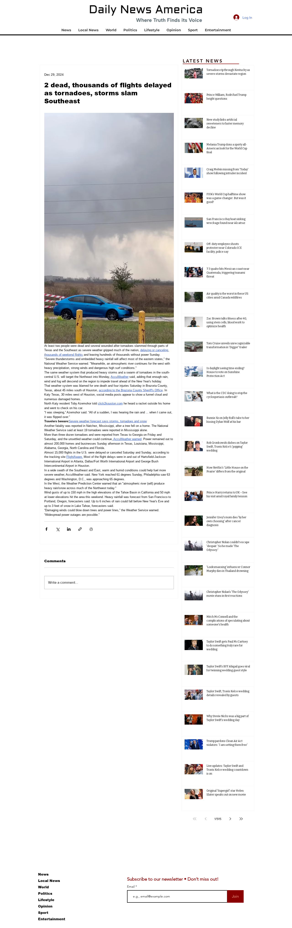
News (43, 874)
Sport (43, 913)
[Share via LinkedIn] (69, 529)
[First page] (194, 819)
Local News (49, 881)
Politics (45, 893)
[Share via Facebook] (46, 529)
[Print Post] (91, 529)
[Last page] (241, 819)
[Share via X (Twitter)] (57, 529)
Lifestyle (46, 900)
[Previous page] (205, 819)
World (43, 887)
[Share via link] (80, 529)
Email (131, 886)
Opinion (45, 906)
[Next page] (230, 819)
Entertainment (51, 919)
